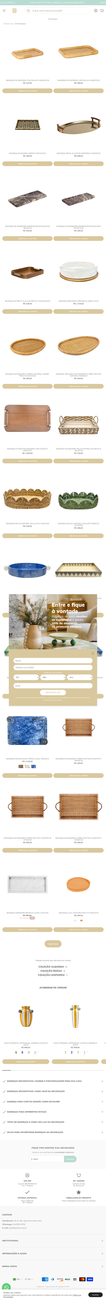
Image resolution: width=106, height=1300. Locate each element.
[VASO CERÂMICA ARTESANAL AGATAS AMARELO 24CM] (75, 1016)
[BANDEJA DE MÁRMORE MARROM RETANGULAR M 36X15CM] (27, 198)
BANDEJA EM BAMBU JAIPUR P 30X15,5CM (27, 153)
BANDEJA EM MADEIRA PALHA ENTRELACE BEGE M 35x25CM (78, 450)
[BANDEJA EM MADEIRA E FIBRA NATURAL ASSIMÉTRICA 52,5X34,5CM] (27, 345)
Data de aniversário (53, 673)
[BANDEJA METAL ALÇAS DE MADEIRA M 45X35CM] (78, 125)
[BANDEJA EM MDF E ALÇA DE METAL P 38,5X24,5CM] (27, 272)
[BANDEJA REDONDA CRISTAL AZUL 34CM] (27, 570)
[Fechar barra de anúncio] (103, 2)
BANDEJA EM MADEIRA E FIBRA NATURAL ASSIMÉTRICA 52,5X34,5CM (27, 375)
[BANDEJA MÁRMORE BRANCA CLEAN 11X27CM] (27, 884)
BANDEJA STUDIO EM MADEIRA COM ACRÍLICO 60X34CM (27, 450)
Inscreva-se (53, 692)
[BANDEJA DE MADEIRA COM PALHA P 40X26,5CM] (27, 52)
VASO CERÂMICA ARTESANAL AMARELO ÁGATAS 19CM (26, 1044)
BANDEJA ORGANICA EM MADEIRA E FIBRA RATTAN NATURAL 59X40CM (78, 375)
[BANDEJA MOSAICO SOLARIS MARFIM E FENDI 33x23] (78, 570)
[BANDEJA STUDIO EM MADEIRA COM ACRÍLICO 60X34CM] (27, 420)
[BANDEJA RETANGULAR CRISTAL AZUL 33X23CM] (27, 730)
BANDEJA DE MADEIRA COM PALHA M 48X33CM (79, 80)
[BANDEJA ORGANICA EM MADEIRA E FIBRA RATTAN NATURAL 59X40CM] (78, 345)
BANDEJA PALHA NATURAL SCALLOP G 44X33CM (27, 523)
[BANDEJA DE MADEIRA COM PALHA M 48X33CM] (78, 52)
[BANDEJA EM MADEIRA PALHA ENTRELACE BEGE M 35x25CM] (78, 420)
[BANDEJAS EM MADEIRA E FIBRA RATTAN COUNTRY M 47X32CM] (27, 809)
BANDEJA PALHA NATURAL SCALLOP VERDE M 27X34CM (78, 524)
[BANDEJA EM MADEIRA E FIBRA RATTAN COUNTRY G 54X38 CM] (78, 809)
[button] (57, 11)
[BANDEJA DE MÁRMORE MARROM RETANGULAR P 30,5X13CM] (78, 198)
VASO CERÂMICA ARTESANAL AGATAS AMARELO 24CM (75, 1044)
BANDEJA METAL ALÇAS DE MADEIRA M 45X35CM (78, 153)
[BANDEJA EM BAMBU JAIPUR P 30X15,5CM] (27, 125)
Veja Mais (53, 943)
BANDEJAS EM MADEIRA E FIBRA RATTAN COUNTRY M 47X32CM (27, 839)
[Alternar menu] (4, 11)
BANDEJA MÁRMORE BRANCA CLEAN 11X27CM (27, 913)
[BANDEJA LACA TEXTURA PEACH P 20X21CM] (78, 884)
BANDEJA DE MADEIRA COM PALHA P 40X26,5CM (27, 80)
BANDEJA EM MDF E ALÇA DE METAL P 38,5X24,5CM (27, 301)
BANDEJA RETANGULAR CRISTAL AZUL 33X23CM (27, 759)
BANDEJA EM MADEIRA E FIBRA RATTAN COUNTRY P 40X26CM (78, 760)
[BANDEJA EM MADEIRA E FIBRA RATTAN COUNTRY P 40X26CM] (78, 730)
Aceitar (95, 1295)
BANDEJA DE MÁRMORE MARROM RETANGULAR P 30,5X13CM (79, 227)
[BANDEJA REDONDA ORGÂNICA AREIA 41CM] (78, 272)
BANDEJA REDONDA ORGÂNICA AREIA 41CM (78, 301)
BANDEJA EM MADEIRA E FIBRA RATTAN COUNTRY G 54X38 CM (78, 839)
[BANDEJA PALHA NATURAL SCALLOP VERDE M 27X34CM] (78, 495)
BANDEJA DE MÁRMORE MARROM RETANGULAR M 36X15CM (27, 227)
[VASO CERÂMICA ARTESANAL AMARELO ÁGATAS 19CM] (25, 1016)
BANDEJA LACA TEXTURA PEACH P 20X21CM (78, 913)
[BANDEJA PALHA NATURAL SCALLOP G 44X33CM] (27, 495)
